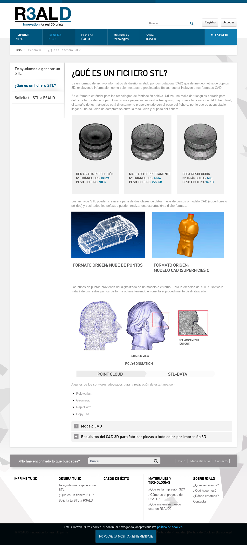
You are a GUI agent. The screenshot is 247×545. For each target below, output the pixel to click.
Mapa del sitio (200, 461)
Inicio (181, 461)
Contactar (200, 501)
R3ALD (21, 50)
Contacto (221, 461)
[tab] (151, 426)
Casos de (87, 37)
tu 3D (23, 37)
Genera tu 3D (37, 50)
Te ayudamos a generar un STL (37, 71)
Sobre (151, 37)
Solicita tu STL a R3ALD (35, 97)
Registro (210, 22)
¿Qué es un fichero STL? (64, 50)
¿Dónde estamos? (206, 496)
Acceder (228, 22)
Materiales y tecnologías (121, 37)
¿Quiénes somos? (206, 485)
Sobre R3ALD (204, 478)
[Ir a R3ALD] (43, 17)
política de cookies (170, 527)
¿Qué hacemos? (204, 490)
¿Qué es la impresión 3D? (166, 489)
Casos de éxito (116, 478)
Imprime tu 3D (25, 478)
